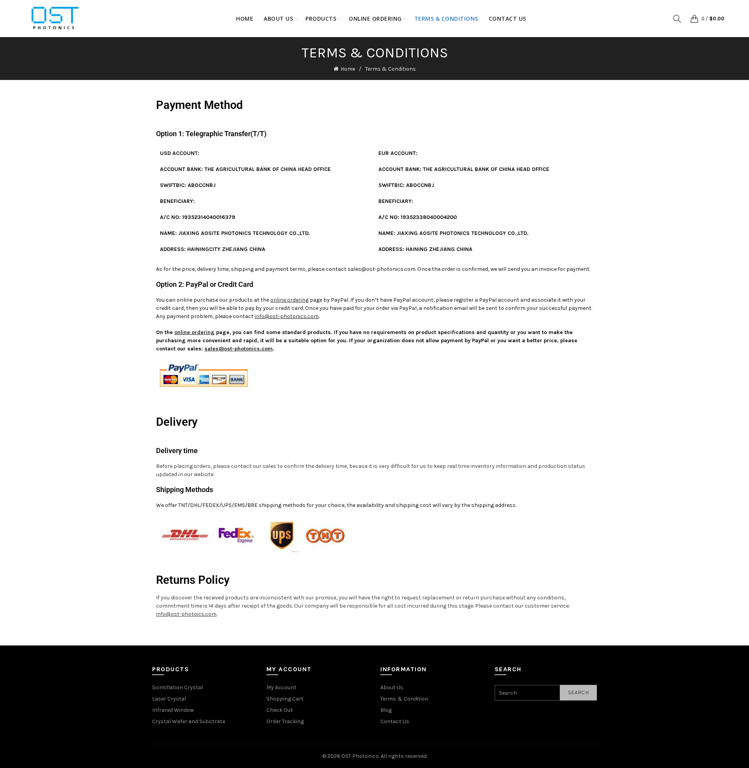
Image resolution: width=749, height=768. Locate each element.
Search (578, 692)
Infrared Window (173, 710)
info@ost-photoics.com (186, 614)
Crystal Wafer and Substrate (188, 721)
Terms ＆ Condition (404, 698)
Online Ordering (375, 18)
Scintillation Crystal (177, 687)
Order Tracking (285, 721)
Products (320, 18)
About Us (391, 687)
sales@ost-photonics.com (381, 269)
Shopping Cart (285, 698)
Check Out (279, 710)
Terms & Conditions (446, 18)
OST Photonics (360, 756)
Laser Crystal (169, 698)
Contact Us (507, 18)
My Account (281, 687)
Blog (386, 710)
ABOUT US (278, 18)
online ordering (289, 300)
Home (244, 18)
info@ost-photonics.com (287, 316)
